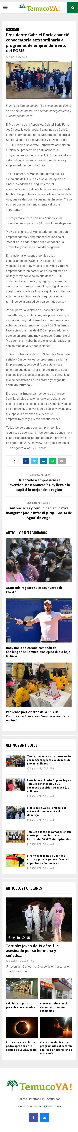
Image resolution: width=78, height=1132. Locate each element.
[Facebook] (33, 1117)
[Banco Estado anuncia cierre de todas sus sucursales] (56, 988)
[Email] (44, 1117)
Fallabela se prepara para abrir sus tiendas (20, 1005)
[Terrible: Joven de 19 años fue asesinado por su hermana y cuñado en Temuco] (39, 919)
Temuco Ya (12, 29)
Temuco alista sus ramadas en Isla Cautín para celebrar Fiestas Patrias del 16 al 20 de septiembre (49, 835)
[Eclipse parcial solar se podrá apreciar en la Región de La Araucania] (22, 1027)
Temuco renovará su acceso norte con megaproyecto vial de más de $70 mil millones (49, 760)
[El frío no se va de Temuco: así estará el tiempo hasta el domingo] (15, 812)
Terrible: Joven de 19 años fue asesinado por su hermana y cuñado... (32, 951)
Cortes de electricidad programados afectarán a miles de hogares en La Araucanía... (56, 1047)
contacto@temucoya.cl (47, 1106)
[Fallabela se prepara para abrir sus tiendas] (22, 988)
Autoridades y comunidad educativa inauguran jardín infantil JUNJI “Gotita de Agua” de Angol (39, 513)
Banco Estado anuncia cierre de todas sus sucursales (54, 1007)
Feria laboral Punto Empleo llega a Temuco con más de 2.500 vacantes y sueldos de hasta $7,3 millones (49, 786)
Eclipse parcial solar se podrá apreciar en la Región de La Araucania (21, 1046)
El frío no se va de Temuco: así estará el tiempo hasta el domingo (46, 811)
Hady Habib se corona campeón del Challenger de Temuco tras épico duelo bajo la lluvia (38, 652)
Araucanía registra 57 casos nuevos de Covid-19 (34, 590)
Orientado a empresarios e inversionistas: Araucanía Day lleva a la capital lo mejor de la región (39, 485)
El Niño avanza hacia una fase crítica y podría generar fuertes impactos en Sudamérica (48, 859)
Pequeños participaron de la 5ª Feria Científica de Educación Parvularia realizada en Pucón (37, 716)
